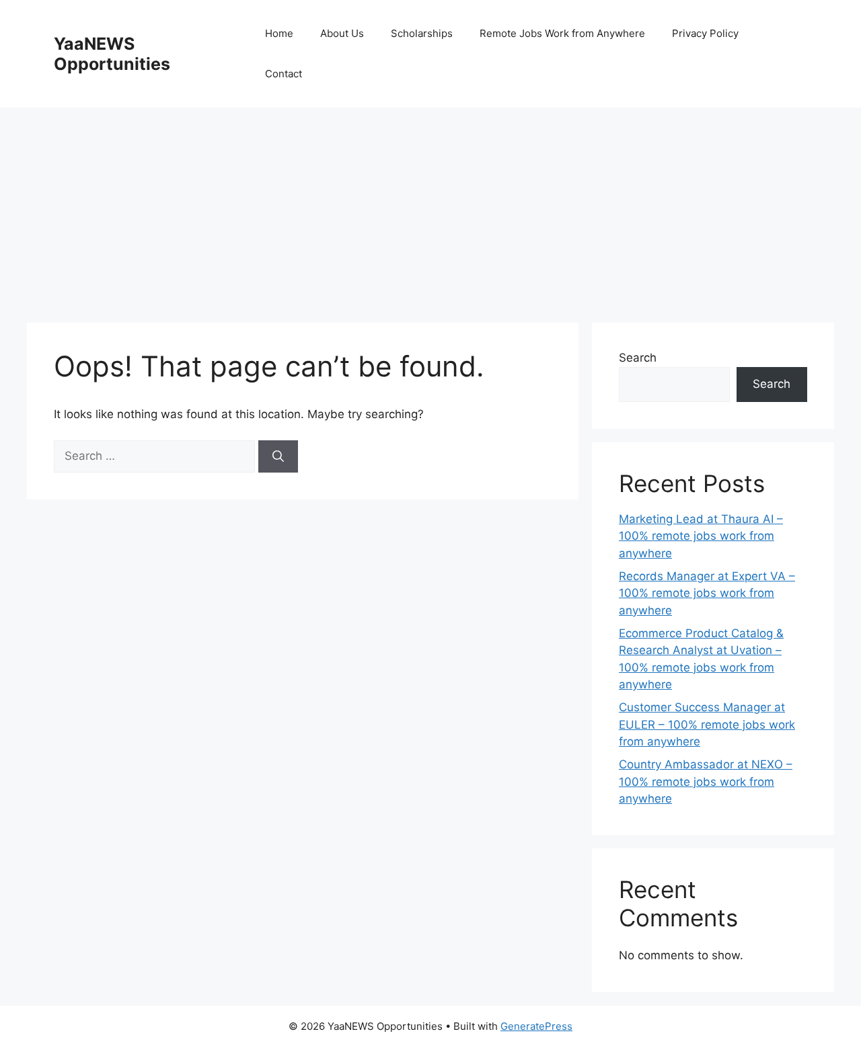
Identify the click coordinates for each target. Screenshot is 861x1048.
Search (638, 357)
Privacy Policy (705, 33)
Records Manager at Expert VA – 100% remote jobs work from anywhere (707, 593)
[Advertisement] (430, 208)
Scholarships (422, 33)
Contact (283, 73)
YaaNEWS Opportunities (112, 54)
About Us (342, 33)
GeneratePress (536, 1026)
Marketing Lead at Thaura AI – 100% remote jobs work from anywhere (701, 536)
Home (279, 33)
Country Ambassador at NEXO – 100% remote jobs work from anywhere (705, 781)
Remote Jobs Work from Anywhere (562, 33)
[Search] (278, 456)
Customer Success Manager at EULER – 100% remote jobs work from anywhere (707, 724)
